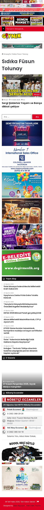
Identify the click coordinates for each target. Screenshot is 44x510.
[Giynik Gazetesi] (11, 36)
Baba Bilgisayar (19, 506)
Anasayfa (7, 54)
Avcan (6, 100)
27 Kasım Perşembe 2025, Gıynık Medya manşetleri (19, 385)
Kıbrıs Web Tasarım (33, 506)
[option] (22, 375)
